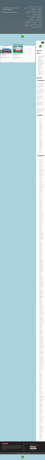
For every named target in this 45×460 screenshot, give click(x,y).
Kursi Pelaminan (41, 222)
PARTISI (40, 298)
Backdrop (40, 163)
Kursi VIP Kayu (41, 236)
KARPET (40, 188)
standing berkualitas (41, 388)
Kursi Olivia (40, 220)
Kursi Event (40, 209)
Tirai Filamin (40, 425)
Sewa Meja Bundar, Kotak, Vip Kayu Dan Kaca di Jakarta (41, 344)
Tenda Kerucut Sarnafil (41, 399)
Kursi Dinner (40, 208)
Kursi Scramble (41, 226)
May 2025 (40, 131)
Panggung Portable (41, 297)
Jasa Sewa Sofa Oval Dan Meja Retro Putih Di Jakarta (41, 183)
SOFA (40, 371)
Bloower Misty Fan (41, 170)
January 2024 (40, 142)
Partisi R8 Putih (41, 301)
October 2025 (40, 127)
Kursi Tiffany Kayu (41, 234)
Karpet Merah (40, 189)
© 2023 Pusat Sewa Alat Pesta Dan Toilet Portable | (20, 453)
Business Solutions (41, 174)
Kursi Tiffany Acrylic (41, 233)
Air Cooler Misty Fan (41, 159)
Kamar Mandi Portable (41, 187)
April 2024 (40, 139)
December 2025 (41, 125)
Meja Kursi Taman (41, 262)
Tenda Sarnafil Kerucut (41, 410)
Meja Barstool (40, 245)
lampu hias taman (41, 238)
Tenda (40, 389)
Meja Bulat (40, 246)
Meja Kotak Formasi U (41, 260)
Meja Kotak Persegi (41, 261)
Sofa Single (40, 383)
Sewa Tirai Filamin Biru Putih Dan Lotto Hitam (41, 367)
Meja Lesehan (40, 263)
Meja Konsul (40, 258)
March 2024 (40, 140)
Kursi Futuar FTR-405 (41, 211)
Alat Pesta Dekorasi (41, 161)
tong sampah (40, 434)
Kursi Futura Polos (41, 213)
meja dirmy (40, 251)
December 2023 (41, 143)
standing (40, 387)
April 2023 (40, 150)
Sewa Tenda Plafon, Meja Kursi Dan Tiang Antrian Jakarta (41, 360)
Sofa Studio (40, 384)
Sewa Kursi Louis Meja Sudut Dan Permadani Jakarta (41, 336)
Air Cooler (40, 158)
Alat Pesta (40, 160)
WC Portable (40, 438)
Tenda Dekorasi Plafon (41, 395)
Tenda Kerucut (40, 398)
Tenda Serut (40, 411)
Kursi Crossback (41, 207)
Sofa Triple (40, 385)
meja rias (40, 273)
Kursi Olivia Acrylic (41, 221)
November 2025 (41, 126)
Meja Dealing (40, 249)
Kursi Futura (40, 212)
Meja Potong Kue (41, 270)
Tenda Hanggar (40, 397)
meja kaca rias (40, 257)
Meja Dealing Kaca (41, 250)
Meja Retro (40, 272)
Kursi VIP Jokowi (41, 235)
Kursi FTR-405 (41, 210)
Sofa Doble (40, 373)
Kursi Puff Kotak (41, 224)
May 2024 (40, 138)
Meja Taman (40, 275)
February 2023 (40, 152)
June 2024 (40, 137)
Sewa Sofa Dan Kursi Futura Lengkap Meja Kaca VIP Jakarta (41, 352)
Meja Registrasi (41, 271)
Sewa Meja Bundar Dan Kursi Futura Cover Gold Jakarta (41, 339)
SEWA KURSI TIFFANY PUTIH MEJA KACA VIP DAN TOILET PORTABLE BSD (40, 111)
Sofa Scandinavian (41, 382)
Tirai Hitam (40, 426)
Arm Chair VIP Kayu (41, 162)
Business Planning (41, 173)
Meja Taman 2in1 (41, 276)
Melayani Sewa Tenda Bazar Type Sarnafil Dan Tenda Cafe (41, 283)
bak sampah (40, 164)
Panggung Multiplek (41, 296)
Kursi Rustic (40, 225)
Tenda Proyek (40, 407)
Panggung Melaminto (41, 295)
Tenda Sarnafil (40, 409)
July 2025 (40, 129)
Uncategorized (40, 435)
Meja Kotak (40, 259)
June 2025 (40, 130)
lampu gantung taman (41, 237)
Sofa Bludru (40, 372)
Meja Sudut (40, 274)
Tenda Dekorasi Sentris (41, 396)
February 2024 (40, 141)
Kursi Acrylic (40, 200)
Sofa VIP (40, 386)
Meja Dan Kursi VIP (41, 248)
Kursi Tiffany (40, 232)
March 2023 (40, 151)
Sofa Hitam (40, 375)
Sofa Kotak (40, 376)
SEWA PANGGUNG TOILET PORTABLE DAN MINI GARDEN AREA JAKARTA (40, 86)
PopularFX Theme (28, 453)
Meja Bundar (40, 247)
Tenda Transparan (41, 412)
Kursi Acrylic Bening (41, 201)
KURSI (40, 199)
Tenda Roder (40, 408)
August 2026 (40, 118)
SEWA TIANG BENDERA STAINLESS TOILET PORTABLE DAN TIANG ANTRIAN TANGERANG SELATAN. (40, 73)
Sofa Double (40, 374)
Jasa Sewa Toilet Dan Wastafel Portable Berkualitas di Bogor (41, 185)
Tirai (39, 424)
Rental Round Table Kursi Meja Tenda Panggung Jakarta (41, 318)
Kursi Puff (40, 223)
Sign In (40, 370)
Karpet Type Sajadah (41, 198)
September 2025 (41, 128)
